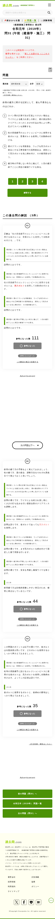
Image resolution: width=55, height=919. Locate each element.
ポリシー (35, 886)
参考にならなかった (27, 356)
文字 (32, 84)
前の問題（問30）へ (27, 794)
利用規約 (12, 886)
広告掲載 (35, 877)
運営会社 (12, 877)
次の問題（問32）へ (27, 813)
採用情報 (12, 882)
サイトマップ (13, 891)
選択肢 (6, 84)
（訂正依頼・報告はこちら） (13, 95)
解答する (27, 193)
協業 (33, 882)
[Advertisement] (27, 406)
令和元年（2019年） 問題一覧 (27, 803)
